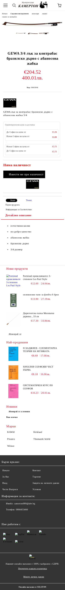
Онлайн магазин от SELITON (32, 587)
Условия (36, 489)
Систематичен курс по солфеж (38, 387)
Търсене (36, 477)
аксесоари (35, 14)
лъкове (44, 14)
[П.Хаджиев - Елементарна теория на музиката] (13, 354)
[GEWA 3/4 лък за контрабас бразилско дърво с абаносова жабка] (32, 28)
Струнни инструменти (20, 14)
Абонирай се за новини (19, 411)
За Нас (5, 477)
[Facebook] (5, 516)
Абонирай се (15, 334)
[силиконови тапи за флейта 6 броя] (13, 300)
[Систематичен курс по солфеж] (13, 391)
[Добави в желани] (57, 165)
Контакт (36, 470)
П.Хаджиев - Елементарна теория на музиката (40, 350)
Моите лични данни (33, 577)
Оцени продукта (12, 205)
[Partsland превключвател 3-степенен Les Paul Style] (13, 282)
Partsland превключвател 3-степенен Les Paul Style (37, 277)
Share (12, 200)
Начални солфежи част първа (38, 368)
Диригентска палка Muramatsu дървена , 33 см (38, 315)
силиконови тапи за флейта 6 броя (41, 295)
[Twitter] (12, 516)
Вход (4, 483)
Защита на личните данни (45, 483)
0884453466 (22, 509)
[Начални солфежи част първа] (13, 372)
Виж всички (12, 417)
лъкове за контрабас (9, 17)
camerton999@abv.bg (24, 503)
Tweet (29, 200)
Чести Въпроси (10, 489)
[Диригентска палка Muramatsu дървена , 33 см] (13, 319)
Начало (4, 14)
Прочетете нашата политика (32, 568)
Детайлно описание (18, 215)
